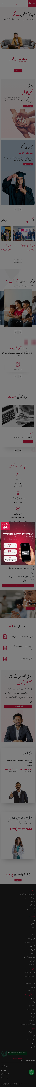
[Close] (5, 522)
